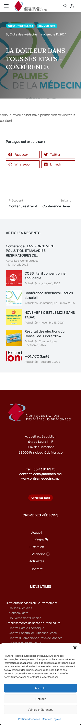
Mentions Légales (51, 719)
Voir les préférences (40, 709)
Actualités (12, 260)
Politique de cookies (29, 719)
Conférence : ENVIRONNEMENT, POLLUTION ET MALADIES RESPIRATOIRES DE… (30, 251)
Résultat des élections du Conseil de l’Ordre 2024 (44, 333)
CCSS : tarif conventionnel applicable (45, 275)
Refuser (40, 699)
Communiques (29, 260)
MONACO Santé (37, 356)
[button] (75, 648)
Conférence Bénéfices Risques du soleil (49, 295)
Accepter (40, 688)
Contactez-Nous (40, 497)
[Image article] (14, 278)
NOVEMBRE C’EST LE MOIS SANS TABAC (50, 314)
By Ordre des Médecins (21, 34)
